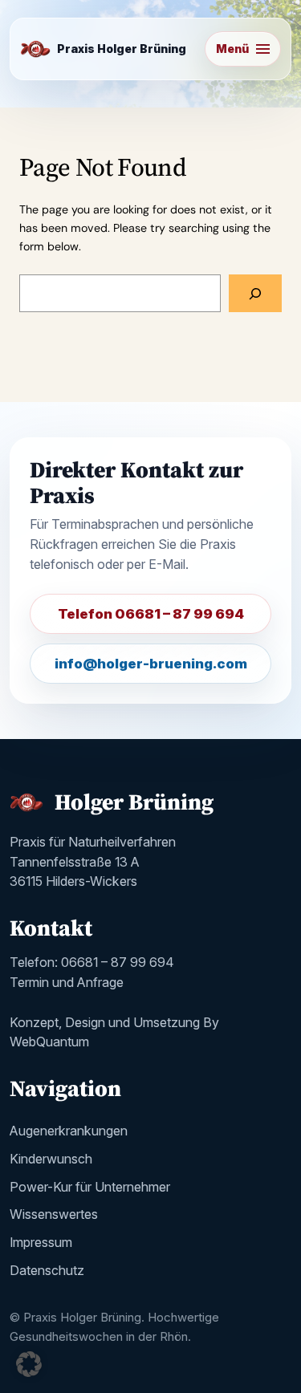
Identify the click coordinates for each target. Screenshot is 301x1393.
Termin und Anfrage (67, 982)
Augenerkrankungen (69, 1131)
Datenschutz (47, 1270)
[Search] (255, 293)
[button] (29, 1364)
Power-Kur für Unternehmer (90, 1187)
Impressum (41, 1242)
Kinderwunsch (51, 1159)
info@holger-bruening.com (151, 664)
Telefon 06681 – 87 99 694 (151, 614)
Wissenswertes (54, 1214)
